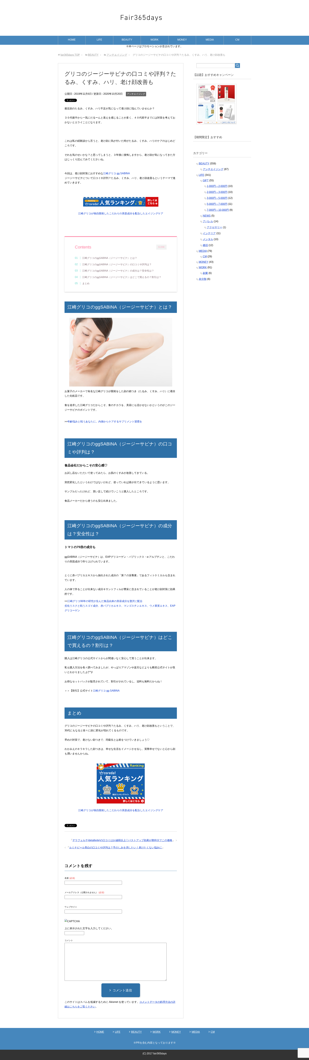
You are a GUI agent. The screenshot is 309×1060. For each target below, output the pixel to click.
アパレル (208, 221)
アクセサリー (214, 227)
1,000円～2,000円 (217, 186)
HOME (72, 39)
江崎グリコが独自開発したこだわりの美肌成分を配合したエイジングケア (120, 213)
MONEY (182, 39)
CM (237, 39)
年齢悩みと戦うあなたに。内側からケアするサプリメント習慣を (104, 421)
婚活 (205, 245)
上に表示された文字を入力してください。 (89, 928)
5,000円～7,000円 (217, 204)
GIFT (206, 180)
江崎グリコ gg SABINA (116, 173)
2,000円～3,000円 (217, 192)
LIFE (99, 39)
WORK (154, 39)
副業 (205, 273)
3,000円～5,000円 (217, 198)
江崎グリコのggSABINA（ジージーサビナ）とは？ (109, 258)
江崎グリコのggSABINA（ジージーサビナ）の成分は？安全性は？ (118, 270)
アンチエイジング (136, 94)
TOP (70, 54)
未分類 (202, 279)
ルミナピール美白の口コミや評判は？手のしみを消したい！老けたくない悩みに (115, 847)
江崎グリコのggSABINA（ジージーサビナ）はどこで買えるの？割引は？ (121, 277)
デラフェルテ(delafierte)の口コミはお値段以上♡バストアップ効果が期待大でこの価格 (122, 840)
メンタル (208, 239)
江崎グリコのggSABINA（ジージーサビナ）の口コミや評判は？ (117, 264)
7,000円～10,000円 (218, 210)
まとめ (85, 283)
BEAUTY (127, 39)
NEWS (207, 215)
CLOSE (161, 247)
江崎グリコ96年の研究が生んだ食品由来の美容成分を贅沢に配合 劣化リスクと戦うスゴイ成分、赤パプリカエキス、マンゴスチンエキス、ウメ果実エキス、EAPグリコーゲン (120, 606)
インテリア (209, 233)
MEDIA (210, 39)
